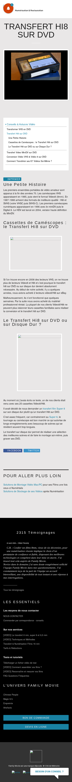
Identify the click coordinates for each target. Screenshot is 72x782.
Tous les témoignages (13, 589)
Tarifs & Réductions (12, 648)
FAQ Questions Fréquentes (16, 675)
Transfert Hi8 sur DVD (17, 133)
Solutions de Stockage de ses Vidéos (23, 491)
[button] (8, 8)
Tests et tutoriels (13, 657)
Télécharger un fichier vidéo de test (20, 662)
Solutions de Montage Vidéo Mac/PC (22, 484)
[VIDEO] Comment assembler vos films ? (22, 667)
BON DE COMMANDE (36, 717)
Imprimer (14, 179)
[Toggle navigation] (65, 10)
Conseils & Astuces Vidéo (21, 124)
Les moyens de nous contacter (21, 610)
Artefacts (7, 707)
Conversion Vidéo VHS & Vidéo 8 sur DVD (26, 156)
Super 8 (53, 417)
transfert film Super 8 (54, 408)
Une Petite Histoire (17, 137)
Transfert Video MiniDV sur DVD (22, 152)
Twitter (33, 451)
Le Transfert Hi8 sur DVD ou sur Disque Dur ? (30, 146)
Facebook (14, 451)
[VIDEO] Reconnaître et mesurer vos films (23, 671)
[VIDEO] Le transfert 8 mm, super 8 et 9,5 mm (25, 635)
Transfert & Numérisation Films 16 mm (21, 643)
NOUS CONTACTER (13, 616)
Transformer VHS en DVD (19, 129)
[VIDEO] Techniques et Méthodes (19, 639)
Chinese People (10, 694)
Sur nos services (12, 629)
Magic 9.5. (8, 698)
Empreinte (8, 703)
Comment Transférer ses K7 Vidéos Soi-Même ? (29, 161)
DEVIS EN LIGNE (36, 726)
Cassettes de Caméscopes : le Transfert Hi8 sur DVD (33, 142)
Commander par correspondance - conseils (23, 620)
